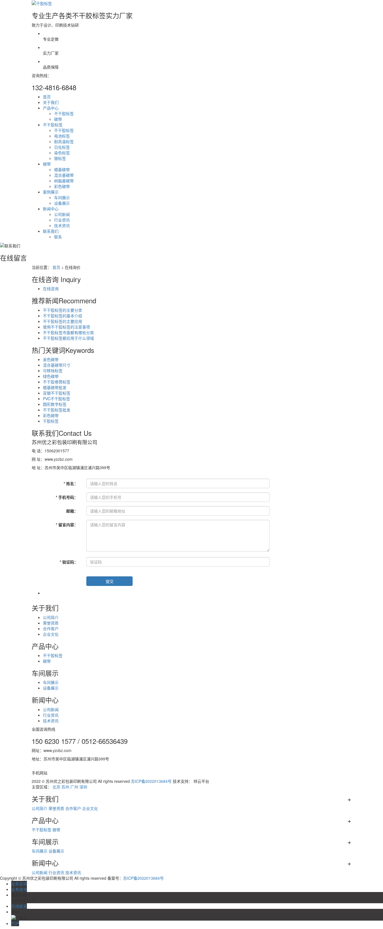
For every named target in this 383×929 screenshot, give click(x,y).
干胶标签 (51, 421)
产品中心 (51, 108)
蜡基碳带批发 (54, 387)
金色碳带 (51, 359)
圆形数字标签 (54, 404)
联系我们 (51, 231)
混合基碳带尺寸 (56, 365)
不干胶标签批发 (56, 410)
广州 (74, 787)
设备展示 (62, 203)
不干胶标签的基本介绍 (62, 315)
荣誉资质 (51, 623)
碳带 (58, 119)
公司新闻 (62, 214)
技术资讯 (62, 225)
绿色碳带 (51, 376)
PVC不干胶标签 (56, 398)
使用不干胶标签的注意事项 (66, 327)
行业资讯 (62, 220)
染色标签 (62, 152)
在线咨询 (51, 288)
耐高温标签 (64, 141)
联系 (58, 236)
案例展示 (51, 192)
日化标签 (62, 147)
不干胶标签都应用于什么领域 (68, 338)
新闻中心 (51, 208)
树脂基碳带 (64, 180)
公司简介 (51, 617)
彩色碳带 (62, 186)
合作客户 (51, 628)
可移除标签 (53, 370)
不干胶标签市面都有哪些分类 (68, 332)
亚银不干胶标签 (56, 393)
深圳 (83, 787)
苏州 (65, 787)
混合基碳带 (64, 175)
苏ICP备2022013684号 (151, 781)
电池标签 (62, 136)
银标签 (60, 158)
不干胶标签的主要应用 (62, 321)
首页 (47, 96)
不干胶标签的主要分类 (62, 310)
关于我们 (51, 102)
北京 (56, 787)
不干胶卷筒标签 (56, 382)
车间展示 (62, 197)
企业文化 (51, 634)
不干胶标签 (64, 113)
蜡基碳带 (62, 169)
